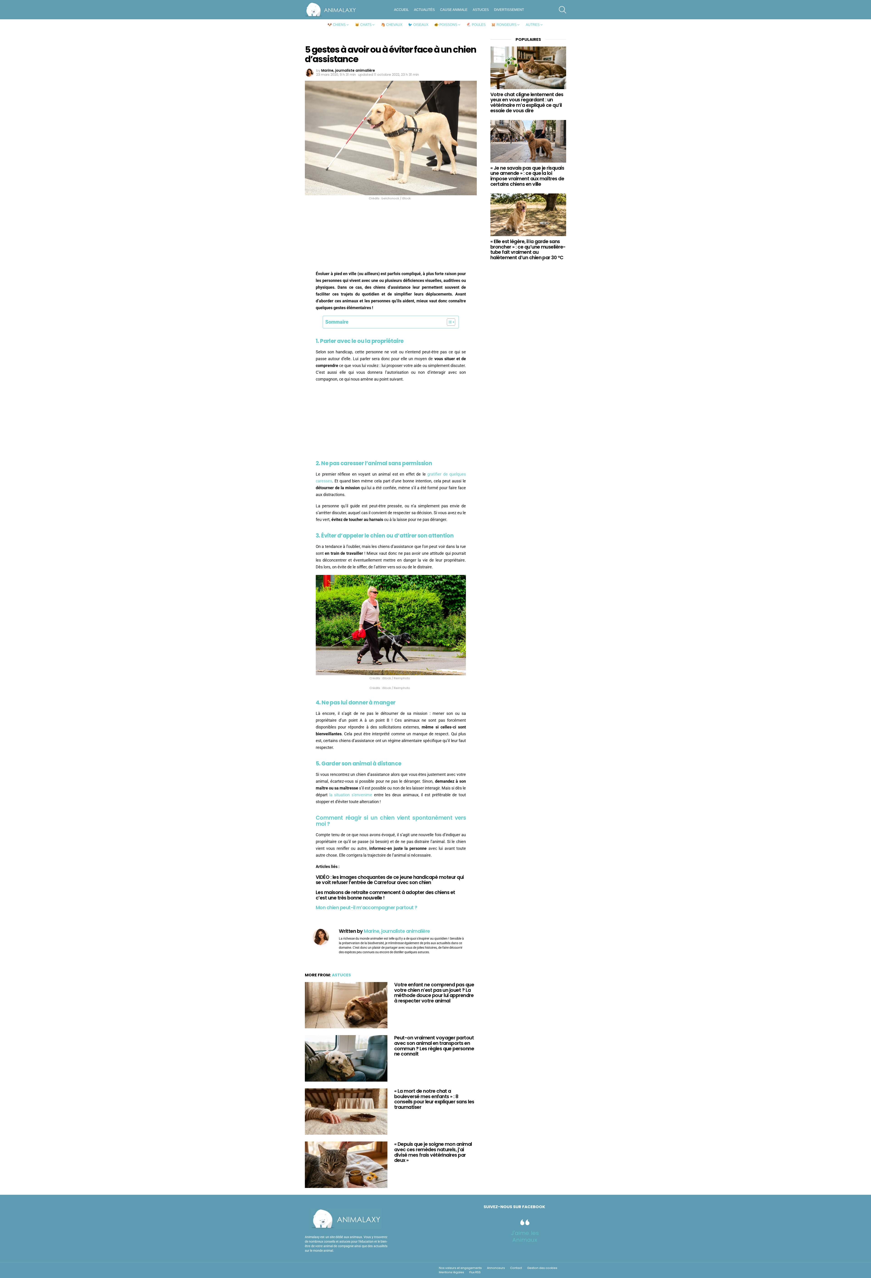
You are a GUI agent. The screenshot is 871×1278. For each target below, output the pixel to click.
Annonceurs (496, 1268)
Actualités (424, 10)
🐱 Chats (363, 25)
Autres (533, 25)
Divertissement (509, 10)
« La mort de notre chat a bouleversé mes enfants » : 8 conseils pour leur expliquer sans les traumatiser (434, 1099)
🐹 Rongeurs (503, 25)
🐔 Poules (476, 25)
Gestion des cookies (542, 1268)
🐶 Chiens (337, 25)
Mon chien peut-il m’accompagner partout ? (366, 907)
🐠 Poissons (445, 25)
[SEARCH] (562, 9)
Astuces (481, 10)
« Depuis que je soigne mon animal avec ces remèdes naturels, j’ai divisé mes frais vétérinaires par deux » (433, 1152)
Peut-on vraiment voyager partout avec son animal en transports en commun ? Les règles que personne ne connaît (434, 1045)
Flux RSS (475, 1272)
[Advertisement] (391, 237)
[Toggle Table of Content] (448, 322)
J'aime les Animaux (525, 1236)
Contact (516, 1268)
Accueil (401, 10)
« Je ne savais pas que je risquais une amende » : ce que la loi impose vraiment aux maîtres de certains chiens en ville (527, 176)
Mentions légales (451, 1272)
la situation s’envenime (350, 794)
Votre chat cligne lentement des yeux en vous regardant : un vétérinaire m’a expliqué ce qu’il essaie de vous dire (526, 102)
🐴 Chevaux (391, 25)
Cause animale (453, 10)
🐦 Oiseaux (418, 25)
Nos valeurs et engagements (460, 1268)
